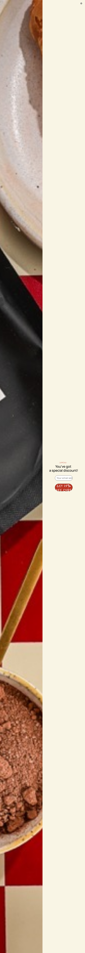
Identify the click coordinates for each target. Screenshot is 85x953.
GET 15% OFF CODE (64, 487)
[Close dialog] (81, 3)
